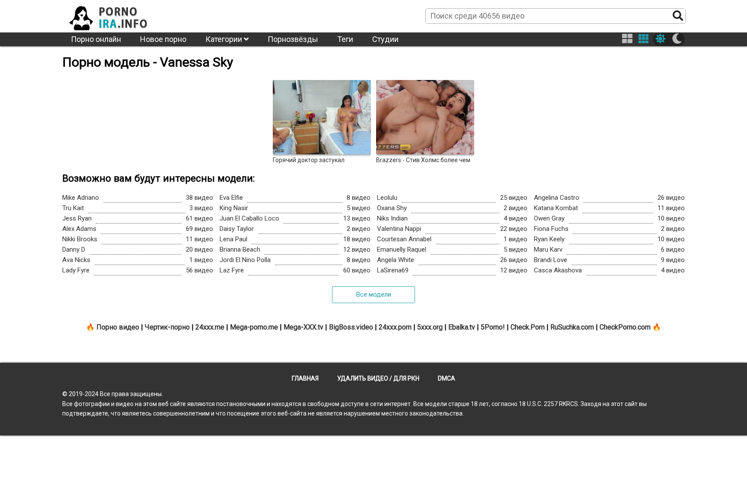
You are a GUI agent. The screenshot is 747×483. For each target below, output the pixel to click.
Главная (305, 378)
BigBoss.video (351, 327)
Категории (224, 39)
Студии (385, 39)
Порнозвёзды (293, 39)
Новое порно (163, 39)
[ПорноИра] (116, 15)
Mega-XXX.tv (303, 327)
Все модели (373, 294)
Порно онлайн (96, 39)
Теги (345, 39)
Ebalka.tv (461, 327)
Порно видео (117, 327)
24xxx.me (209, 327)
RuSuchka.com (572, 327)
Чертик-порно (167, 327)
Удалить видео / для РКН (378, 378)
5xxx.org (430, 327)
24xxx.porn (395, 327)
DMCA (446, 378)
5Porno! (493, 327)
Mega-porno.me (254, 327)
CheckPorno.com (625, 327)
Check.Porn (528, 327)
